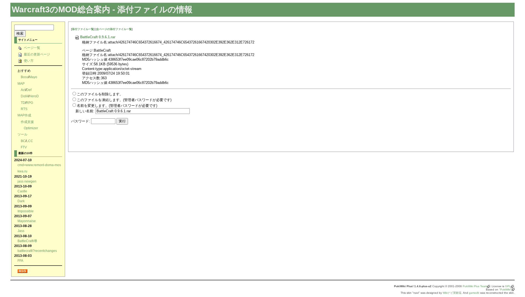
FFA (20, 260)
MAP (21, 83)
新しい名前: (84, 111)
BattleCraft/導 (27, 241)
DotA (24, 96)
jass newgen (27, 181)
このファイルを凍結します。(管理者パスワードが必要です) (124, 100)
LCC (29, 141)
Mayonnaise (27, 221)
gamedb (474, 292)
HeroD (34, 96)
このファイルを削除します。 (100, 94)
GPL (508, 286)
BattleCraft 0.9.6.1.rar (97, 37)
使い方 (28, 60)
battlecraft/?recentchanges (37, 250)
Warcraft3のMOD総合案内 (61, 9)
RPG (29, 102)
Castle (22, 191)
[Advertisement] (135, 140)
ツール (22, 134)
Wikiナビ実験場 (452, 292)
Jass (21, 231)
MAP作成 (24, 115)
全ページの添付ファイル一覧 (114, 29)
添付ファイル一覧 (83, 29)
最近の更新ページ (36, 54)
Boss (24, 77)
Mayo (33, 77)
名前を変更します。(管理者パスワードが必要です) (117, 106)
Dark (21, 201)
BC (23, 141)
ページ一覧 (31, 47)
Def (28, 90)
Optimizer (31, 128)
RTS (24, 109)
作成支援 (27, 121)
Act (23, 90)
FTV (24, 147)
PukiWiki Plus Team (475, 286)
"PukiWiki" (505, 289)
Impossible (26, 211)
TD (23, 102)
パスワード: (80, 121)
